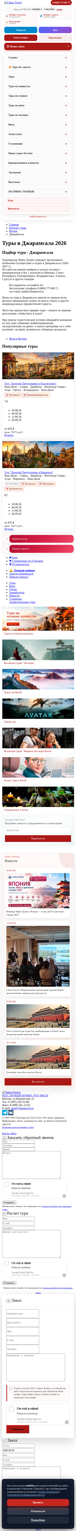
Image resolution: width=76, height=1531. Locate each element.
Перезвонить (55, 37)
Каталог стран (17, 227)
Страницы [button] (15, 598)
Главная (14, 224)
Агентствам (15, 134)
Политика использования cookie (18, 1127)
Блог (10, 200)
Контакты (13, 208)
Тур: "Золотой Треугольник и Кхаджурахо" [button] (30, 383)
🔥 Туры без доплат (19, 67)
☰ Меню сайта (16, 46)
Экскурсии (14, 172)
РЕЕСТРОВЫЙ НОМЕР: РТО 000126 (25, 1095)
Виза (12, 586)
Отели (13, 589)
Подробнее (38, 1520)
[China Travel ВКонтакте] (10, 1114)
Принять (38, 1502)
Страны (12, 57)
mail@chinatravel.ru (38, 216)
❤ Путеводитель (19, 564)
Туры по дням (16, 105)
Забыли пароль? (18, 576)
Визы (11, 124)
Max (55, 30)
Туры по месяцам (18, 115)
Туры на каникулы (19, 86)
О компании (15, 143)
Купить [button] (8, 435)
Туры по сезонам (17, 96)
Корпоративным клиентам (23, 163)
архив (59, 9)
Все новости (38, 1081)
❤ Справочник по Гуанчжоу (26, 560)
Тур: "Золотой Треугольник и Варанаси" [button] (28, 472)
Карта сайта (9, 1133)
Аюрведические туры (22, 602)
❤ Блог (13, 557)
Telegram (21, 30)
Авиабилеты (16, 592)
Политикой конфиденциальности (26, 1494)
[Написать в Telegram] (4, 1114)
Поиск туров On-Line (20, 153)
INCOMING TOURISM (21, 191)
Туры (11, 76)
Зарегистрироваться (21, 573)
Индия (13, 231)
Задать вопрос (20, 37)
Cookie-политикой (48, 1491)
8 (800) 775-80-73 (61, 2)
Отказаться (38, 1511)
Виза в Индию (18, 338)
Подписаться (38, 838)
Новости (14, 595)
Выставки (14, 182)
